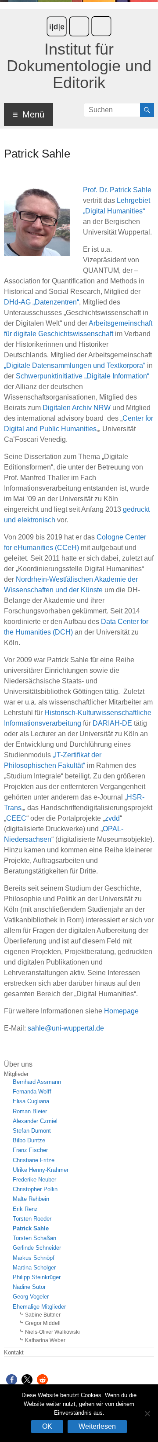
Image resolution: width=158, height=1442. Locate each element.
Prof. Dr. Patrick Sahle (117, 190)
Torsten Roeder (32, 1219)
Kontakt (14, 1353)
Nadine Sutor (29, 1287)
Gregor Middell (43, 1323)
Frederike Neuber (34, 1180)
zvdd (112, 818)
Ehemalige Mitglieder (39, 1307)
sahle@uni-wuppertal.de (66, 1028)
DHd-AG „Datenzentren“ (41, 302)
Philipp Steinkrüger (37, 1277)
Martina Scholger (34, 1268)
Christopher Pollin (35, 1189)
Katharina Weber (45, 1340)
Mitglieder (16, 1074)
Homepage (121, 1011)
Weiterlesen (97, 1426)
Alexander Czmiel (35, 1121)
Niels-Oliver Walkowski (52, 1332)
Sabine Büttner (43, 1315)
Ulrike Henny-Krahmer (40, 1170)
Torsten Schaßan (34, 1238)
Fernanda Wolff (32, 1092)
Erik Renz (25, 1209)
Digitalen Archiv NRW (77, 407)
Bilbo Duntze (29, 1140)
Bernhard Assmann (37, 1082)
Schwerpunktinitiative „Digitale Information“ (82, 376)
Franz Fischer (30, 1150)
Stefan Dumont (32, 1131)
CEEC (16, 818)
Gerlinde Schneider (37, 1248)
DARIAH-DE (112, 723)
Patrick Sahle (31, 1229)
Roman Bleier (30, 1111)
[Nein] (147, 1413)
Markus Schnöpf (33, 1258)
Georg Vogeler (31, 1297)
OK (47, 1426)
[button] (11, 1379)
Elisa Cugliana (31, 1101)
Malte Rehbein (31, 1199)
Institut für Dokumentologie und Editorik (79, 66)
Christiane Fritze (33, 1160)
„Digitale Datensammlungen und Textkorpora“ (74, 365)
